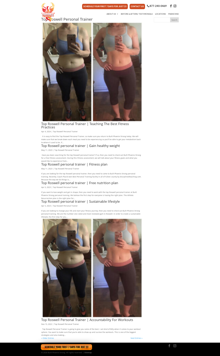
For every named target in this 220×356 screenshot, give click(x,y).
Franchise (173, 14)
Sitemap (88, 352)
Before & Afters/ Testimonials (137, 14)
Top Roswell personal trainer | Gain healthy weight (80, 145)
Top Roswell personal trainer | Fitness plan (74, 164)
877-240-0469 (158, 5)
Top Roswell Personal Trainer (65, 131)
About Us (111, 14)
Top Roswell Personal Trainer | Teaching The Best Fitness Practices (85, 125)
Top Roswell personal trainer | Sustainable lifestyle (80, 201)
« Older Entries (47, 338)
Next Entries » (136, 338)
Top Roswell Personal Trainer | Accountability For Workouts (87, 319)
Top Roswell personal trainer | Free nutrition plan (79, 183)
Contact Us (137, 6)
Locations (160, 14)
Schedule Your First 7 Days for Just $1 (105, 6)
